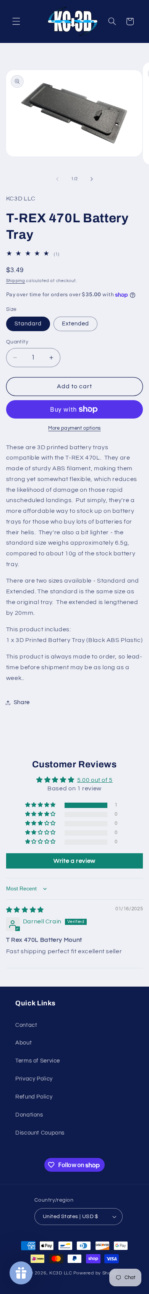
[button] (16, 21)
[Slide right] (91, 179)
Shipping (15, 281)
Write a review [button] (74, 861)
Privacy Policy (34, 1079)
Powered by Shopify (96, 1273)
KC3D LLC (60, 1273)
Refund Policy (33, 1097)
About (23, 1043)
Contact (26, 1025)
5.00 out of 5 (95, 780)
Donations (29, 1115)
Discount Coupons (40, 1133)
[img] (25, 910)
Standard (28, 324)
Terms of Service (37, 1061)
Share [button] (22, 702)
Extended (75, 324)
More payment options (74, 428)
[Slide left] (57, 179)
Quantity (17, 342)
